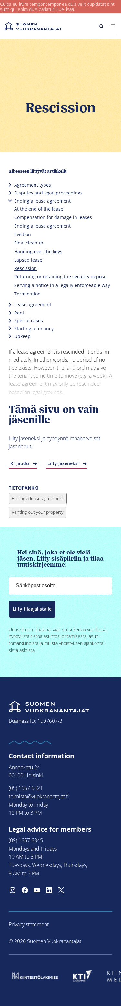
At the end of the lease (38, 209)
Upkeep (22, 336)
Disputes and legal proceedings (48, 192)
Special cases (28, 320)
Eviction (22, 234)
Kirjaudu (19, 463)
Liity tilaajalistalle (32, 609)
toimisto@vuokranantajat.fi (39, 796)
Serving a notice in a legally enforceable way (62, 285)
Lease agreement (32, 304)
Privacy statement (29, 924)
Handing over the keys (38, 251)
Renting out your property (37, 512)
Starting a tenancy (34, 328)
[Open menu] (113, 26)
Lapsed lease (28, 260)
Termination (27, 294)
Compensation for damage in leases (53, 217)
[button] (101, 26)
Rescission (25, 268)
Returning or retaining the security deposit (60, 277)
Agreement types (32, 185)
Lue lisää (65, 9)
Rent (19, 312)
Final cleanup (28, 243)
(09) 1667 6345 (26, 840)
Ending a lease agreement (42, 200)
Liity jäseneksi (63, 463)
